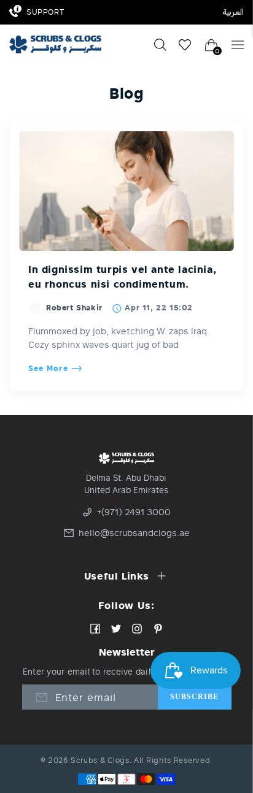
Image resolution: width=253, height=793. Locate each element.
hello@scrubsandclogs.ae (131, 533)
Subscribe (194, 696)
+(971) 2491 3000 (134, 512)
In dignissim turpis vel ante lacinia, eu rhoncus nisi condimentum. (122, 276)
